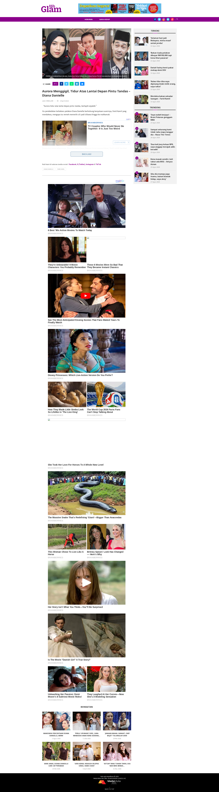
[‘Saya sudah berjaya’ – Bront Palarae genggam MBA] (141, 118)
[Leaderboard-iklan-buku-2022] (119, 4)
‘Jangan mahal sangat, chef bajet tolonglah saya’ (117, 734)
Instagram (90, 164)
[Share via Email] (82, 84)
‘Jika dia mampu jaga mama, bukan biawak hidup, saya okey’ (160, 176)
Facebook (72, 164)
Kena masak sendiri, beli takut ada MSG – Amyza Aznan (162, 162)
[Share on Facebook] (61, 84)
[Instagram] (163, 19)
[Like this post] (56, 84)
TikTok (98, 164)
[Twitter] (159, 19)
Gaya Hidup (104, 19)
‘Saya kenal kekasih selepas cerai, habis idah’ (86, 765)
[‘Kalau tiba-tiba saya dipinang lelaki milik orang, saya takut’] (141, 84)
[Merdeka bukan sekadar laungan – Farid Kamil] (141, 99)
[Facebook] (155, 19)
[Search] (177, 19)
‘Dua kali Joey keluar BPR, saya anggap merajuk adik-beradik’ (163, 147)
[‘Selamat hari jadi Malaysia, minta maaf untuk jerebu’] (141, 41)
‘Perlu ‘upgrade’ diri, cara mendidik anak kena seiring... (86, 734)
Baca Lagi (86, 154)
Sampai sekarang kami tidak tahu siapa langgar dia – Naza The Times (162, 132)
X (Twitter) (81, 164)
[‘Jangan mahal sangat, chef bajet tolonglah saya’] (117, 721)
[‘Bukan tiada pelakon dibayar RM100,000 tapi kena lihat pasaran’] (141, 56)
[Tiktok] (172, 19)
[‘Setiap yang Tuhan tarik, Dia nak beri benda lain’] (117, 751)
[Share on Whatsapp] (72, 84)
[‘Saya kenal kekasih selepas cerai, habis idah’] (87, 751)
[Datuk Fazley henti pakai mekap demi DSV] (141, 70)
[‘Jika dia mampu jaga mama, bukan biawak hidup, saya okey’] (141, 177)
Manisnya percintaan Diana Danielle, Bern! (56, 734)
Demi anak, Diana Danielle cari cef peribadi (56, 765)
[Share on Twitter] (66, 84)
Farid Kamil (61, 169)
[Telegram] (168, 19)
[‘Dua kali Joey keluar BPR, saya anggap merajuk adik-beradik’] (141, 147)
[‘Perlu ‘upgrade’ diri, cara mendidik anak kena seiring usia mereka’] (87, 721)
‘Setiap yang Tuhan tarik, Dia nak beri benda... (117, 765)
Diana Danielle (48, 169)
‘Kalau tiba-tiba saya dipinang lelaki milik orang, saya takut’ (163, 84)
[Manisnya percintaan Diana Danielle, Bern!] (56, 721)
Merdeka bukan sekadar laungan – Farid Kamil (162, 97)
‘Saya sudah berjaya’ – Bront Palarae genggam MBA (161, 117)
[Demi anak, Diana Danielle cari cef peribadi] (56, 751)
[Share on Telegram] (77, 84)
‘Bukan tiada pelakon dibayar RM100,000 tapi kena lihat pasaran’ (161, 55)
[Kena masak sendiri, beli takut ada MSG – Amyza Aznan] (141, 162)
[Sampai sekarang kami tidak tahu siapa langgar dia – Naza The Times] (141, 132)
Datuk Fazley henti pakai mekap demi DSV (162, 68)
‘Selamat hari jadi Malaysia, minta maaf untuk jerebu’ (161, 40)
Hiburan (89, 19)
